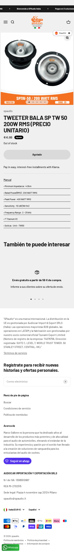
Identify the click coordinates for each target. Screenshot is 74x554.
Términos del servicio (13, 543)
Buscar (7, 402)
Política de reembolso (16, 414)
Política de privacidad (37, 540)
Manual (7, 179)
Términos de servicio (15, 353)
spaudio (8, 111)
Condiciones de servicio (17, 408)
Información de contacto (38, 543)
